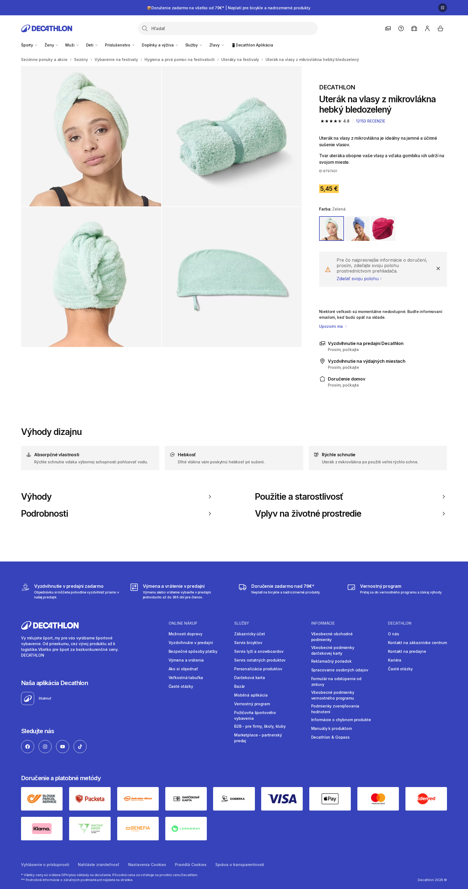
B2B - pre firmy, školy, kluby (260, 726)
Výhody (36, 497)
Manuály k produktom (331, 728)
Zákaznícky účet (249, 633)
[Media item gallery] (161, 206)
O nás (393, 633)
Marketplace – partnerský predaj (258, 738)
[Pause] (442, 7)
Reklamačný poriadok (331, 661)
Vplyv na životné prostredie (308, 513)
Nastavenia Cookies (147, 864)
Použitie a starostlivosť (299, 497)
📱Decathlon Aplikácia (252, 45)
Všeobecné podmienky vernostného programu (332, 695)
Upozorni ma (331, 326)
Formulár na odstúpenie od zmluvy (336, 681)
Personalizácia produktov (258, 668)
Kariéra (394, 660)
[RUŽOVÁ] (383, 228)
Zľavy (215, 45)
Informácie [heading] (323, 623)
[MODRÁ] (357, 228)
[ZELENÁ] (331, 228)
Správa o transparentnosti (239, 864)
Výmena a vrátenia (186, 660)
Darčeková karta (249, 677)
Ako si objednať (183, 668)
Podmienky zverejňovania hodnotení (335, 709)
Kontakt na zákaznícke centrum (417, 642)
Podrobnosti (44, 513)
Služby (192, 45)
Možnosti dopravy (185, 633)
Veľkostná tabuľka (186, 677)
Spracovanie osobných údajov (339, 670)
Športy (27, 45)
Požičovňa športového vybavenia (255, 715)
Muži (70, 45)
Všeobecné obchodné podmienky (332, 636)
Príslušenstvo (118, 45)
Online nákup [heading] (183, 623)
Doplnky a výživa (158, 45)
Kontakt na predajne (407, 651)
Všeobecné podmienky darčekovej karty (332, 650)
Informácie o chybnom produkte (341, 719)
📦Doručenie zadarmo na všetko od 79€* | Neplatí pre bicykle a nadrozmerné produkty (228, 7)
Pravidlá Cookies (191, 864)
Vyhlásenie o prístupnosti (45, 864)
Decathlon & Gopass (330, 737)
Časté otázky (181, 686)
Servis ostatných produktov (259, 660)
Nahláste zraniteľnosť (98, 864)
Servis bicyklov (248, 642)
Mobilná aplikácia (251, 695)
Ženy (50, 45)
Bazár (239, 686)
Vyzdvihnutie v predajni (191, 642)
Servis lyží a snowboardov (259, 651)
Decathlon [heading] (399, 623)
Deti (90, 45)
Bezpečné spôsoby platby (193, 651)
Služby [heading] (241, 623)
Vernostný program (252, 703)
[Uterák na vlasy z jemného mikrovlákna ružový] (91, 136)
